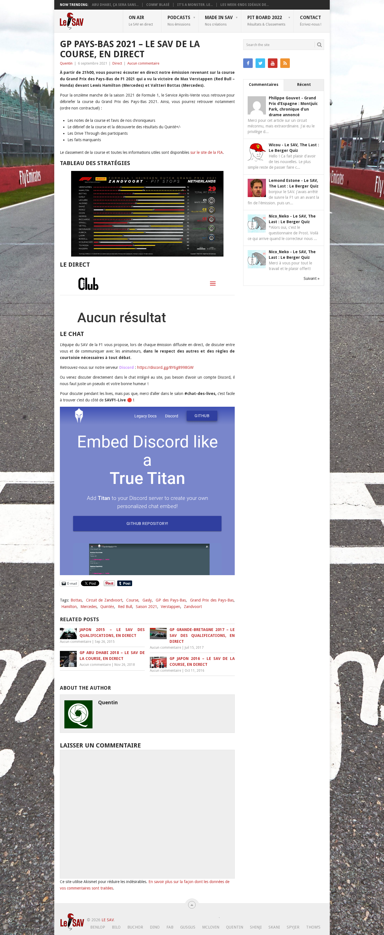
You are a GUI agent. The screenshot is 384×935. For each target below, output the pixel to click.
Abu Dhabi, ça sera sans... (115, 5)
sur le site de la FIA (206, 152)
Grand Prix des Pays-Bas (212, 600)
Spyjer (293, 927)
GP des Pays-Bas (171, 600)
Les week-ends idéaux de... (244, 5)
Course (132, 600)
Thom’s (313, 927)
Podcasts (179, 20)
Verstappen (170, 606)
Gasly (147, 600)
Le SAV (107, 920)
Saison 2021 (146, 606)
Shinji (256, 927)
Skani (274, 927)
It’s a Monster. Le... (195, 5)
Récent (304, 84)
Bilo (116, 927)
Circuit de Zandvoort (104, 600)
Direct (117, 63)
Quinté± (107, 606)
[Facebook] (248, 63)
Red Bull (125, 606)
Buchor (135, 927)
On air (141, 20)
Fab (169, 927)
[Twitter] (260, 63)
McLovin (210, 927)
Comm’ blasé (158, 5)
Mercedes (88, 606)
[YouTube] (272, 63)
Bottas (76, 600)
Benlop (97, 927)
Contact (310, 20)
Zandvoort (193, 606)
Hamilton (69, 606)
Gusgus (187, 927)
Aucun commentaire (143, 63)
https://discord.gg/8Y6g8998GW (165, 367)
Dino (155, 927)
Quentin (66, 63)
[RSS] (285, 63)
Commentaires (263, 84)
